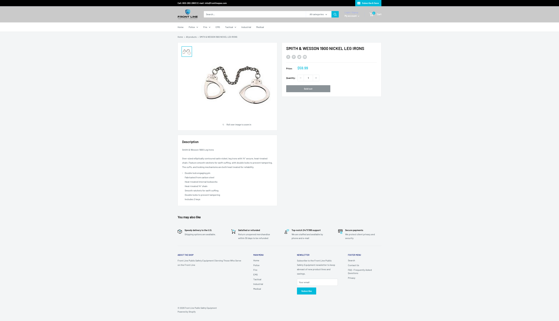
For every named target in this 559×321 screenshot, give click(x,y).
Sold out (308, 88)
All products (191, 37)
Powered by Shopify (187, 312)
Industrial (246, 27)
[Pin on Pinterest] (294, 56)
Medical (260, 27)
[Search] (335, 14)
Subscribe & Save (370, 3)
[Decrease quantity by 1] (301, 78)
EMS (218, 27)
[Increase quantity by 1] (316, 78)
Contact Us (353, 265)
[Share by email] (305, 56)
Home (181, 27)
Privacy (351, 277)
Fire (205, 27)
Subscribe (306, 291)
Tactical (229, 27)
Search (351, 260)
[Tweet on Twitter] (299, 56)
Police (192, 27)
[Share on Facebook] (288, 56)
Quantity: (291, 77)
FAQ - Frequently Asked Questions (360, 271)
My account (351, 15)
